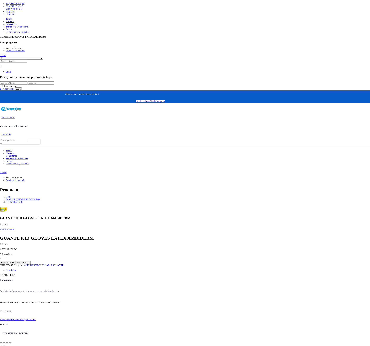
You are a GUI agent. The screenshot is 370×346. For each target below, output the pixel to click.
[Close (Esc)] (1, 342)
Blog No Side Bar (14, 9)
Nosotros (10, 21)
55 (8, 117)
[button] (3, 55)
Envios (9, 29)
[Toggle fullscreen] (7, 342)
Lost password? (7, 89)
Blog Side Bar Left (14, 6)
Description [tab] (11, 270)
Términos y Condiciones (17, 26)
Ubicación (6, 134)
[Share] (4, 342)
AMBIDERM (30, 265)
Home (8, 197)
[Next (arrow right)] (4, 345)
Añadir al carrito (7, 229)
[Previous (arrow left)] (1, 345)
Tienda (9, 19)
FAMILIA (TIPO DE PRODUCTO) (23, 199)
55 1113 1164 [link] (5, 311)
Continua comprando (15, 50)
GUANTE (59, 265)
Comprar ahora (23, 262)
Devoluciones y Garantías (17, 32)
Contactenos (11, 24)
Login (8, 71)
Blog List (10, 14)
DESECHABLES (14, 202)
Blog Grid (10, 11)
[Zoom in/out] (10, 342)
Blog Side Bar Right (15, 3)
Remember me (10, 86)
